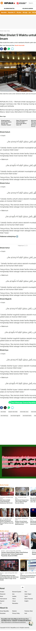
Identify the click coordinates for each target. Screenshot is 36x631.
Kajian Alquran (28, 8)
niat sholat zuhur (24, 411)
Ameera (2, 591)
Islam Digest (28, 594)
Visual (14, 601)
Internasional (3, 598)
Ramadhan (15, 603)
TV (1, 603)
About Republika (4, 611)
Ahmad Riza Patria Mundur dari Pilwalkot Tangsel (6, 123)
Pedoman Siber (29, 611)
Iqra (5, 30)
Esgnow (2, 601)
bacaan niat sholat (12, 411)
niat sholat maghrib (15, 415)
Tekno (14, 598)
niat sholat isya (4, 415)
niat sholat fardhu (27, 415)
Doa (9, 30)
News (1, 596)
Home (1, 30)
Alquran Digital (9, 8)
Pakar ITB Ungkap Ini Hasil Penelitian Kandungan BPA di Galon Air (22, 123)
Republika (4, 12)
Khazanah (2, 594)
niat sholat (3, 411)
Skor (26, 591)
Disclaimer (3, 613)
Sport (26, 596)
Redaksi (14, 611)
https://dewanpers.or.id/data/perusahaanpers (13, 622)
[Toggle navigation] (2, 3)
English (26, 601)
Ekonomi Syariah (16, 591)
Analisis (14, 596)
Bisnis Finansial (29, 598)
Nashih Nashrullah (19, 45)
